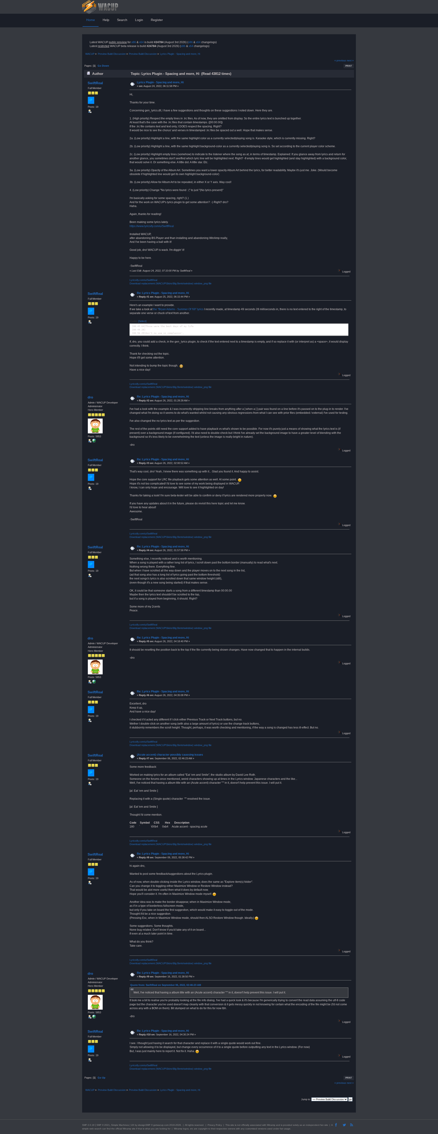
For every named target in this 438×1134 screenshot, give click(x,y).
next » (350, 60)
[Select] (142, 321)
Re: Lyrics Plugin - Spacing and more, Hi (163, 293)
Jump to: (306, 1099)
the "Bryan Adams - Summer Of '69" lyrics (178, 309)
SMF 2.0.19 (88, 1125)
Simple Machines (120, 1125)
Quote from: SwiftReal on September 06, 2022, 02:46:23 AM (165, 985)
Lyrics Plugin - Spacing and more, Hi (160, 82)
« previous (340, 60)
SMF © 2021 (103, 1125)
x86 (133, 42)
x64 (141, 42)
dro (90, 397)
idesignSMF (144, 1125)
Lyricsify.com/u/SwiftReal (143, 280)
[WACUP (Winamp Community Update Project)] (94, 441)
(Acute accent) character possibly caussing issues (170, 754)
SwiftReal (95, 83)
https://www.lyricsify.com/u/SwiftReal (152, 226)
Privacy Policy (215, 1125)
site (232, 1125)
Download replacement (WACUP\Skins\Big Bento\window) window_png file (170, 283)
